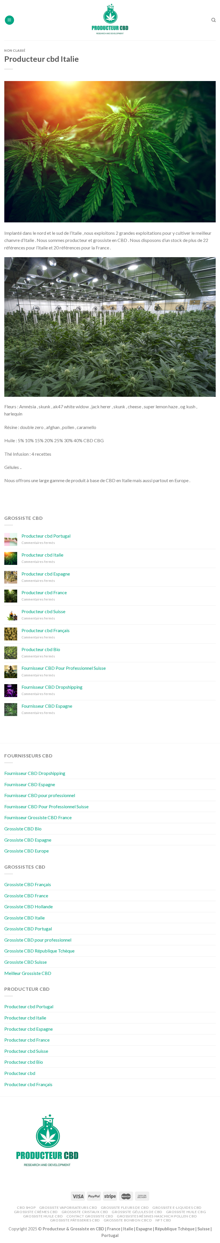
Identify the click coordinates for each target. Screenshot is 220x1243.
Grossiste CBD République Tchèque (39, 950)
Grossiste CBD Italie (24, 917)
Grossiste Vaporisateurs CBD (68, 1207)
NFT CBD (163, 1220)
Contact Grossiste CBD (89, 1216)
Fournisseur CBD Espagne (46, 706)
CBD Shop (26, 1207)
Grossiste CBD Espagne (27, 839)
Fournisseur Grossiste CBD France (38, 817)
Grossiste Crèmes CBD (36, 1212)
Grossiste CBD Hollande (28, 906)
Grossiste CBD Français (27, 884)
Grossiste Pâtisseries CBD (75, 1220)
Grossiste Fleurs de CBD (125, 1207)
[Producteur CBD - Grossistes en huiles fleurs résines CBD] (110, 20)
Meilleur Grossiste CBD (27, 973)
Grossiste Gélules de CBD (137, 1212)
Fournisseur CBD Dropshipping (51, 687)
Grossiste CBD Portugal (28, 928)
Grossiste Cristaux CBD (85, 1212)
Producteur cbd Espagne (45, 573)
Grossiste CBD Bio (23, 828)
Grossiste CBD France (26, 895)
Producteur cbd (19, 1073)
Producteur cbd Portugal (45, 535)
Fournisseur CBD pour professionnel (39, 795)
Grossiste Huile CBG (186, 1212)
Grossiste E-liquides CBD (177, 1207)
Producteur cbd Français (45, 630)
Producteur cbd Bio (40, 649)
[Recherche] (213, 20)
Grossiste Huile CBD (43, 1216)
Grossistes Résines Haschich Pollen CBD (157, 1216)
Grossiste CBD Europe (26, 850)
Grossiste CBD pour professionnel (37, 939)
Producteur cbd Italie (42, 554)
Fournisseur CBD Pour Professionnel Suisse (63, 668)
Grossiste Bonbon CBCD (128, 1220)
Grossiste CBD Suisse (25, 962)
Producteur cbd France (44, 592)
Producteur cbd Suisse (43, 611)
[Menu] (9, 20)
